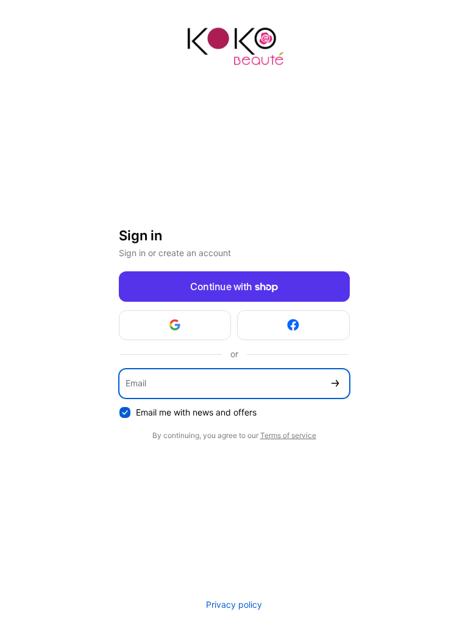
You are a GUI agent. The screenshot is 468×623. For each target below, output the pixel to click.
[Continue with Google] (175, 325)
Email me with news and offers (196, 412)
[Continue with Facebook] (293, 325)
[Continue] (335, 383)
